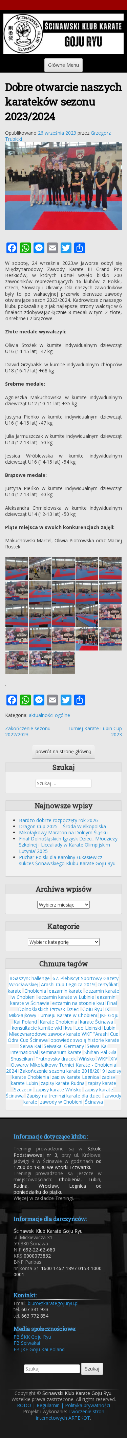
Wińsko (87, 1058)
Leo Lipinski (88, 1028)
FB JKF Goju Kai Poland (39, 1349)
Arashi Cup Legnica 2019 (68, 984)
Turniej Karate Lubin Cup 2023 (95, 731)
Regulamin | (50, 1405)
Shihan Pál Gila (100, 1052)
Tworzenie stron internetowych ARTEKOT (70, 1414)
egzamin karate (66, 991)
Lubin (109, 1028)
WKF (103, 1058)
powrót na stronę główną (63, 751)
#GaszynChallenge (29, 978)
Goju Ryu (92, 1009)
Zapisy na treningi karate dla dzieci (64, 1095)
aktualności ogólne (49, 715)
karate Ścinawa (96, 1021)
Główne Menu (63, 65)
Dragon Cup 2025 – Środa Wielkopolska (62, 826)
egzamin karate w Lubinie (66, 997)
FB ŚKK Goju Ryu (32, 1337)
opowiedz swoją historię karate (84, 1040)
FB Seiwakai (27, 1343)
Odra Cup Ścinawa (28, 1040)
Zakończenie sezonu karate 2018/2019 (62, 1071)
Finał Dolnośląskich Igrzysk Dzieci (67, 1006)
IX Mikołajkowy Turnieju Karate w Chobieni (58, 1012)
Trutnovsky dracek (56, 1058)
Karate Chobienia (58, 1021)
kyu (68, 1028)
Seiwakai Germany (64, 1046)
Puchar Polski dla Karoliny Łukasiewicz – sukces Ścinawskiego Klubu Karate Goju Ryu (67, 860)
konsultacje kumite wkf (37, 1028)
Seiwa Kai (30, 1046)
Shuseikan (22, 1058)
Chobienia (35, 991)
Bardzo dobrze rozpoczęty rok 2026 (58, 820)
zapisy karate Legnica (75, 1077)
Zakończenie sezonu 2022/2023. (27, 731)
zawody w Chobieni (61, 1102)
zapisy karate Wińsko (58, 1089)
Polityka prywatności (87, 1405)
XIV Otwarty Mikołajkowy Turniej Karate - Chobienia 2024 (61, 1064)
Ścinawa (94, 1102)
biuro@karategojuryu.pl (53, 1303)
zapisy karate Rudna (63, 1083)
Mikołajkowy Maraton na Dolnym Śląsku (63, 832)
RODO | (26, 1405)
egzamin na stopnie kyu (78, 1003)
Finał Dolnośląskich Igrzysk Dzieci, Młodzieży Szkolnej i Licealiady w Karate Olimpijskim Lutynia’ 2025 (68, 844)
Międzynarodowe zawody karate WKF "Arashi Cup (64, 1034)
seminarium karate (61, 1052)
